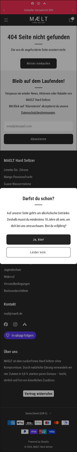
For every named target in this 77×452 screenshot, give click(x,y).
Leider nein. (38, 252)
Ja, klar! (38, 239)
